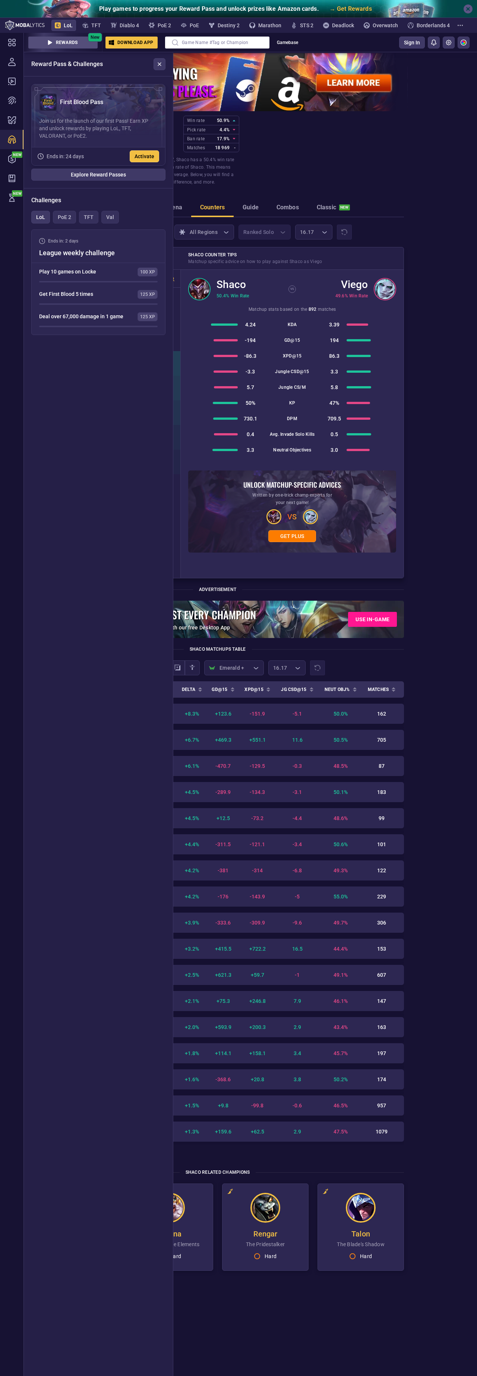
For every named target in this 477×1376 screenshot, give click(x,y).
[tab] (174, 208)
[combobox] (217, 43)
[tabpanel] (98, 282)
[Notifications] (434, 43)
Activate (144, 156)
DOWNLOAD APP (135, 42)
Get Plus (292, 536)
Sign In (412, 43)
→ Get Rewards (350, 8)
